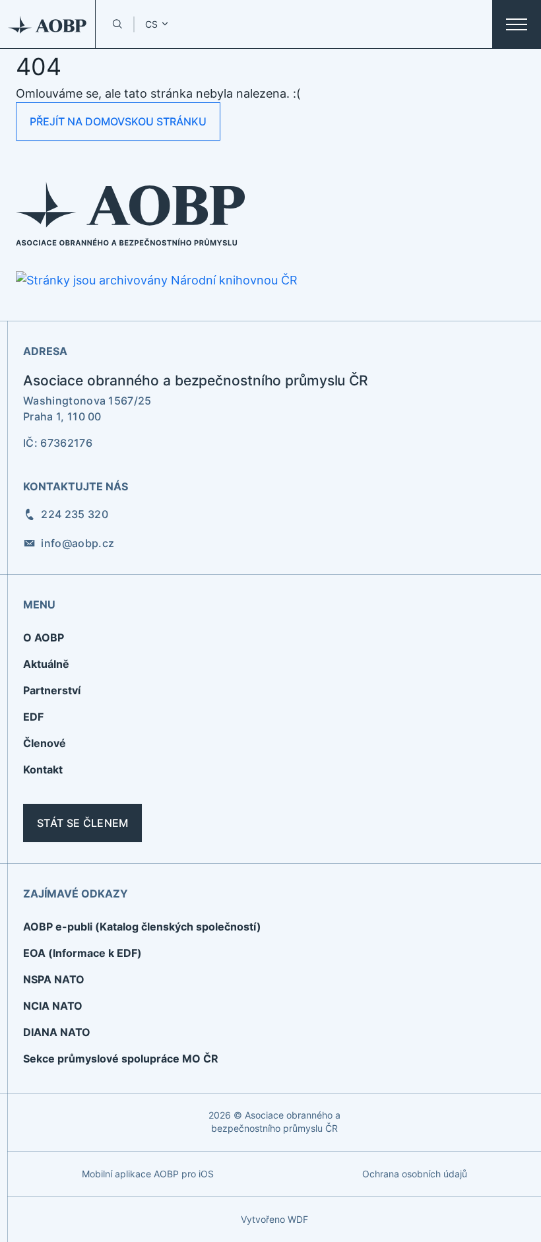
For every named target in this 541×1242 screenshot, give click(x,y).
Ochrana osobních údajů (414, 1173)
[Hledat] (117, 24)
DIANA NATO (56, 1032)
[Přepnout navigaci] (516, 24)
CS (151, 24)
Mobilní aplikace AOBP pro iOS (148, 1173)
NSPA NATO (53, 979)
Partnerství (51, 690)
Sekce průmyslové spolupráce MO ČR (120, 1058)
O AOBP (43, 637)
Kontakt (43, 769)
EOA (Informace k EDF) (82, 953)
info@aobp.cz (77, 543)
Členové (44, 743)
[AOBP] (48, 24)
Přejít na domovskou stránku (118, 121)
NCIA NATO (52, 1005)
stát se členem (82, 823)
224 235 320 (74, 514)
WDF (298, 1219)
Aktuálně (46, 663)
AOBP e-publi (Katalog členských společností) (142, 926)
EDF (33, 716)
